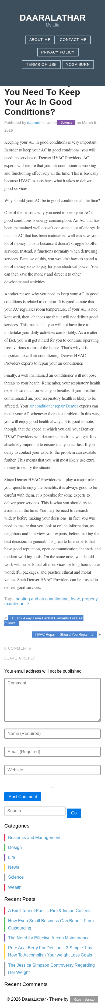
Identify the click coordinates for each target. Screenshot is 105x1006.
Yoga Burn (78, 65)
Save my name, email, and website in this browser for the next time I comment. (52, 9)
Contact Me (73, 40)
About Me (39, 40)
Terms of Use (41, 65)
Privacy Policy (58, 52)
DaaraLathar (53, 17)
